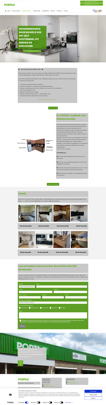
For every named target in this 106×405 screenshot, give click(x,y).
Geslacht (21, 284)
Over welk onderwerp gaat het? (26, 305)
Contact (66, 10)
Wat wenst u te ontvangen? (25, 300)
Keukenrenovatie (26, 10)
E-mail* (20, 289)
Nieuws (53, 10)
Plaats (66, 294)
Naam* (37, 284)
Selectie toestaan (93, 394)
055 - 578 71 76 (71, 380)
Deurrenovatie (16, 10)
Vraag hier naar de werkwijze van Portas (47, 99)
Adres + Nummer (23, 294)
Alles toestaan (93, 391)
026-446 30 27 (47, 384)
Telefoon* (56, 289)
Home (8, 10)
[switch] (38, 403)
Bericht (20, 311)
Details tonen (68, 402)
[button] (91, 2)
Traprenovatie (36, 10)
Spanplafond (45, 10)
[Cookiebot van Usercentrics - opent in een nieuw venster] (10, 403)
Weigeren (93, 398)
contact (23, 201)
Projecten (59, 10)
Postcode (44, 294)
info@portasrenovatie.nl (49, 386)
